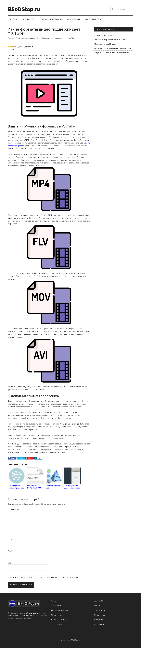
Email (10, 551)
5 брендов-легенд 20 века (105, 44)
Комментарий (14, 509)
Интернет (97, 605)
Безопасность (56, 605)
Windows (54, 601)
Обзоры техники (56, 615)
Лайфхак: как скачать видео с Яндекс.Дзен (111, 53)
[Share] (35, 458)
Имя (10, 540)
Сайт (9, 563)
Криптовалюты (99, 610)
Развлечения (98, 620)
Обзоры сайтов (99, 615)
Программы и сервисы (25, 38)
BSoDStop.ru (24, 9)
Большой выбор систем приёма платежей (111, 40)
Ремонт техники (56, 624)
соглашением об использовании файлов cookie (25, 615)
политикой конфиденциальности (32, 613)
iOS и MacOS (98, 601)
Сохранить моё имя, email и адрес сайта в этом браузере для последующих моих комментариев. (47, 577)
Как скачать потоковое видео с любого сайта (112, 48)
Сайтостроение (99, 624)
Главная (11, 38)
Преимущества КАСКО (103, 35)
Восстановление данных (60, 610)
